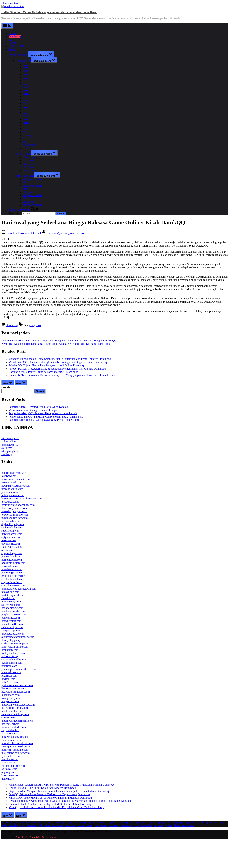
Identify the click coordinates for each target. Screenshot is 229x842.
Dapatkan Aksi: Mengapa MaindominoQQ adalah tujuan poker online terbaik (52, 791)
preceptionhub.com (12, 488)
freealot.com (8, 598)
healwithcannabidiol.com (15, 691)
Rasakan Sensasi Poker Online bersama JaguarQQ (37, 371)
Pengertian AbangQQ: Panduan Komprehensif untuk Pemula (43, 413)
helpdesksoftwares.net (13, 472)
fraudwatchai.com (11, 546)
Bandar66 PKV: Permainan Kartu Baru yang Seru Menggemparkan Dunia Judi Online (57, 375)
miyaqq (158, 825)
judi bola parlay (82, 822)
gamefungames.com (12, 572)
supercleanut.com (11, 604)
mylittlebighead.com (12, 595)
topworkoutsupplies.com (15, 514)
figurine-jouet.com (11, 739)
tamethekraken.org (11, 672)
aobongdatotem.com (12, 495)
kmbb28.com (8, 762)
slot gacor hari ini (32, 179)
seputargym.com (10, 530)
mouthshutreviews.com (14, 517)
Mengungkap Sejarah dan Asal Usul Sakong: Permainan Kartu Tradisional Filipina (55, 784)
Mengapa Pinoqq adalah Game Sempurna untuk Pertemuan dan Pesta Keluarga (53, 358)
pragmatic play (9, 444)
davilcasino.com (10, 543)
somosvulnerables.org (13, 659)
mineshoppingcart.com (14, 511)
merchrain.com (9, 759)
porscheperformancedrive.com (18, 669)
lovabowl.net (8, 475)
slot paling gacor (130, 825)
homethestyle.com (11, 559)
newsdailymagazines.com (15, 485)
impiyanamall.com (11, 533)
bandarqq (28, 135)
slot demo (6, 447)
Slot (11, 39)
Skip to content (9, 2)
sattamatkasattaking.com (15, 714)
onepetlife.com (9, 717)
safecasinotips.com (12, 627)
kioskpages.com (10, 694)
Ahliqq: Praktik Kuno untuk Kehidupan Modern (36, 787)
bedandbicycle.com (12, 607)
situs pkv (24, 822)
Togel (12, 49)
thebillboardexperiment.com (17, 720)
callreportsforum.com (13, 765)
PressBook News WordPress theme (36, 837)
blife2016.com (9, 682)
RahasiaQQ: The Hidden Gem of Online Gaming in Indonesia (44, 797)
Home (12, 33)
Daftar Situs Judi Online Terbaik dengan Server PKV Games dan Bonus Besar (49, 12)
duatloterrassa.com (11, 662)
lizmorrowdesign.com (13, 688)
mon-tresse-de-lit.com (13, 727)
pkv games (29, 144)
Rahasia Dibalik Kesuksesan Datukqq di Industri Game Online (44, 804)
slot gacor (28, 192)
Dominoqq (15, 36)
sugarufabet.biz (10, 730)
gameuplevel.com (11, 556)
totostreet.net (8, 540)
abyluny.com (8, 772)
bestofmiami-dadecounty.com (18, 504)
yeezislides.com (10, 492)
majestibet (146, 825)
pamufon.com (9, 665)
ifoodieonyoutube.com (14, 508)
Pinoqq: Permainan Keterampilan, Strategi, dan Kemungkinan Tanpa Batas (51, 368)
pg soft (190, 822)
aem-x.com (7, 549)
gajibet (168, 825)
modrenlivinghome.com (14, 749)
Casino (12, 42)
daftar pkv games (184, 825)
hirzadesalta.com (10, 521)
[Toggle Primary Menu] (7, 26)
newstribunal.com (11, 482)
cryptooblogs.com (11, 553)
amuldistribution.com (13, 562)
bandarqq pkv (126, 822)
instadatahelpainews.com (15, 752)
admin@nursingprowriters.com (66, 233)
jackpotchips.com (11, 630)
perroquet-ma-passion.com (16, 746)
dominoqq (99, 822)
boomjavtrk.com (10, 775)
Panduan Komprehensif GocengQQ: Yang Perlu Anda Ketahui (44, 419)
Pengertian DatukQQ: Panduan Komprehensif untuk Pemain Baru (46, 416)
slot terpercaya (63, 822)
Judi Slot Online (25, 175)
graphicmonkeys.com (13, 614)
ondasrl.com (8, 678)
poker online (8, 441)
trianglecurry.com (11, 698)
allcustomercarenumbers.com (17, 636)
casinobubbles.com (12, 527)
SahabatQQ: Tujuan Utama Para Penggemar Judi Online (40, 365)
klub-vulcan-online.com (14, 646)
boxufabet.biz (9, 733)
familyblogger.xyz (11, 640)
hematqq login (176, 822)
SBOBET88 (16, 46)
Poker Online (23, 60)
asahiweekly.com (11, 601)
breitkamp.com (9, 649)
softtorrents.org (9, 656)
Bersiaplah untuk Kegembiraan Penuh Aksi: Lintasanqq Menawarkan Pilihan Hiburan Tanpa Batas (64, 800)
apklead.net (7, 778)
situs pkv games (10, 438)
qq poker (112, 822)
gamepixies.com (10, 617)
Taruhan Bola (23, 153)
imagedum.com (10, 701)
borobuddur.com (10, 566)
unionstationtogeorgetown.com (18, 588)
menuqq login (9, 822)
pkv (25, 64)
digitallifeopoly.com (12, 524)
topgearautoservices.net (14, 736)
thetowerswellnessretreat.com (18, 704)
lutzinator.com (9, 675)
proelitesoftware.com (13, 633)
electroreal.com (10, 501)
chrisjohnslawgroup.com (15, 643)
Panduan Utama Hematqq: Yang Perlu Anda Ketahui (38, 406)
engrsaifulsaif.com (11, 582)
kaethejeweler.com (11, 710)
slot (25, 182)
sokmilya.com (9, 768)
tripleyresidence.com (13, 653)
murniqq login (158, 822)
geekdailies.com (10, 756)
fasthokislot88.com (12, 624)
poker (26, 67)
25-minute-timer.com (13, 575)
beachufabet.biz (10, 723)
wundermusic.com (11, 569)
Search (5, 387)
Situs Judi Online (18, 54)
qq (24, 141)
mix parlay (29, 157)
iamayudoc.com (10, 591)
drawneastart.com (11, 620)
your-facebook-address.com (17, 743)
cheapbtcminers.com (13, 585)
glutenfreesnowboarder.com (17, 685)
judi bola (28, 160)
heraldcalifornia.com (13, 611)
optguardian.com (10, 537)
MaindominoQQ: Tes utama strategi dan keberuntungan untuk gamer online (51, 362)
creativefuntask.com (12, 578)
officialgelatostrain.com (14, 707)
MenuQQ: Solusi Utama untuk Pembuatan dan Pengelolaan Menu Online (50, 807)
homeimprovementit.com (15, 479)
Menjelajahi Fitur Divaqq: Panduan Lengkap (34, 410)
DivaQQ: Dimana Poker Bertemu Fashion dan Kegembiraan (43, 794)
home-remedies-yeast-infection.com (21, 498)
